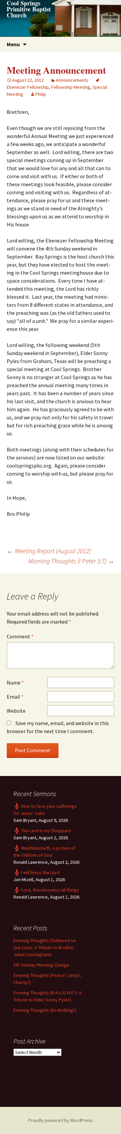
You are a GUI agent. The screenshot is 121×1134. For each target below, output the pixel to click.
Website (16, 710)
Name (15, 682)
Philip (40, 94)
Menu (13, 44)
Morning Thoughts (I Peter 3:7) (71, 561)
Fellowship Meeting (70, 87)
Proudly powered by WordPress (60, 1120)
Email (15, 696)
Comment (20, 636)
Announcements (72, 80)
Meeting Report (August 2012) (49, 551)
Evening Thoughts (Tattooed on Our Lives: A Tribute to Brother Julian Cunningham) (44, 947)
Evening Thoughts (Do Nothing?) (44, 1010)
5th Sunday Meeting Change (41, 965)
